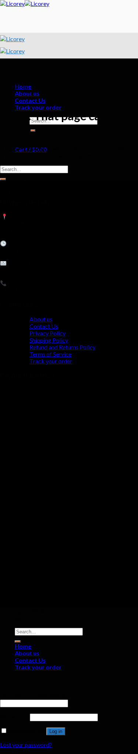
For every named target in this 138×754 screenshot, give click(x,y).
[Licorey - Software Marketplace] (24, 3)
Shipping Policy (48, 340)
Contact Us (43, 326)
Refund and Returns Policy (62, 347)
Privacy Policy (47, 333)
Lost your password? (26, 744)
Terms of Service (50, 354)
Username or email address (36, 695)
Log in (55, 731)
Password (14, 716)
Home (23, 646)
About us (40, 319)
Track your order (38, 107)
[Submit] (3, 179)
